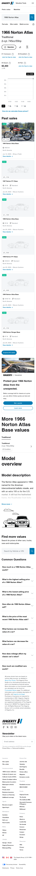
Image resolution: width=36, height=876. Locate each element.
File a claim (5, 764)
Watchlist (17, 9)
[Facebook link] (4, 727)
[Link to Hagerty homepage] (12, 721)
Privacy (22, 847)
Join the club (23, 761)
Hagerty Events (24, 794)
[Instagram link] (12, 727)
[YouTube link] (16, 727)
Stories (4, 832)
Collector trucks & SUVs (9, 776)
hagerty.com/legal (19, 694)
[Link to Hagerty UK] (11, 857)
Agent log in (5, 807)
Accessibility (22, 864)
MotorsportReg (6, 847)
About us (22, 819)
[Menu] (33, 3)
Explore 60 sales (9, 352)
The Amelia (23, 797)
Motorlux (22, 806)
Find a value (6, 9)
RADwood (22, 809)
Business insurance (8, 792)
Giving (21, 837)
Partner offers (24, 772)
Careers (22, 827)
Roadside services (25, 784)
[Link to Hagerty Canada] (7, 857)
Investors (22, 834)
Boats (4, 787)
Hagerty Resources (8, 845)
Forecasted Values (10, 690)
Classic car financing (8, 794)
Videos (4, 830)
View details (7, 156)
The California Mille (25, 799)
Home (21, 816)
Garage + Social (6, 842)
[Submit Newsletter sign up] (31, 741)
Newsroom (23, 829)
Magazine (22, 774)
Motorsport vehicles (8, 784)
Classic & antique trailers (9, 779)
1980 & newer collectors (9, 771)
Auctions (5, 815)
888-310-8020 (23, 787)
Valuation (22, 764)
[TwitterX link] (8, 727)
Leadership (23, 821)
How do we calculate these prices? (15, 111)
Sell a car (5, 820)
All (3, 835)
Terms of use (19, 868)
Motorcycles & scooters (9, 782)
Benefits (22, 769)
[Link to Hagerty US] (3, 857)
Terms (21, 849)
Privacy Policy (6, 748)
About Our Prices (10, 680)
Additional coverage (8, 797)
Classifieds (5, 817)
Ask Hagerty (23, 766)
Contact (22, 832)
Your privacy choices (11, 864)
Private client (6, 789)
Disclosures (5, 868)
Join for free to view (9, 57)
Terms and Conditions (18, 748)
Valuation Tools (21, 3)
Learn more (18, 408)
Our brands (23, 824)
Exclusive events (24, 777)
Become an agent (7, 804)
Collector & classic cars (9, 774)
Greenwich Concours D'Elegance (26, 803)
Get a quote (18, 403)
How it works (6, 822)
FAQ (21, 844)
